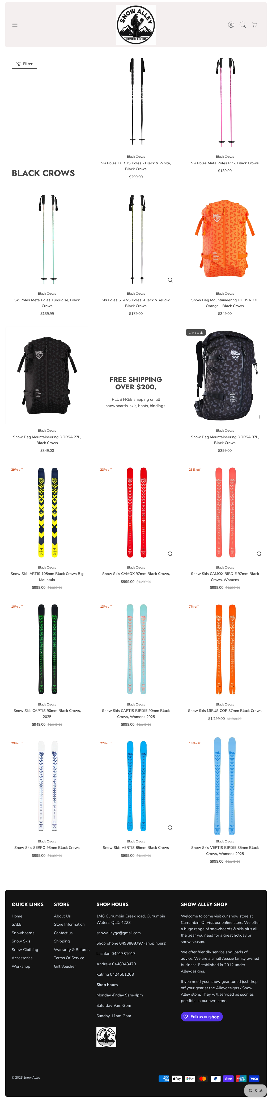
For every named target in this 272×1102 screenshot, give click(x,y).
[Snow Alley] (136, 25)
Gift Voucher (65, 966)
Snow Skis (21, 941)
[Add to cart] (259, 417)
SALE (17, 924)
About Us (62, 916)
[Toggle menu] (17, 25)
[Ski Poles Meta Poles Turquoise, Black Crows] (47, 238)
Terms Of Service (69, 958)
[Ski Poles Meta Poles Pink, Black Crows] (225, 102)
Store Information (69, 924)
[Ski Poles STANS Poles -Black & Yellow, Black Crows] (136, 238)
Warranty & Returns (72, 949)
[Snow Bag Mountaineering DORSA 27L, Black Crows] (47, 375)
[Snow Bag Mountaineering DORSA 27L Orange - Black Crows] (225, 238)
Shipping (62, 941)
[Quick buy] (170, 280)
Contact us (63, 933)
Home (17, 916)
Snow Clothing (25, 949)
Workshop (21, 966)
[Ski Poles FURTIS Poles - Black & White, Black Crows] (136, 102)
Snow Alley (31, 1077)
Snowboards (23, 933)
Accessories (22, 958)
